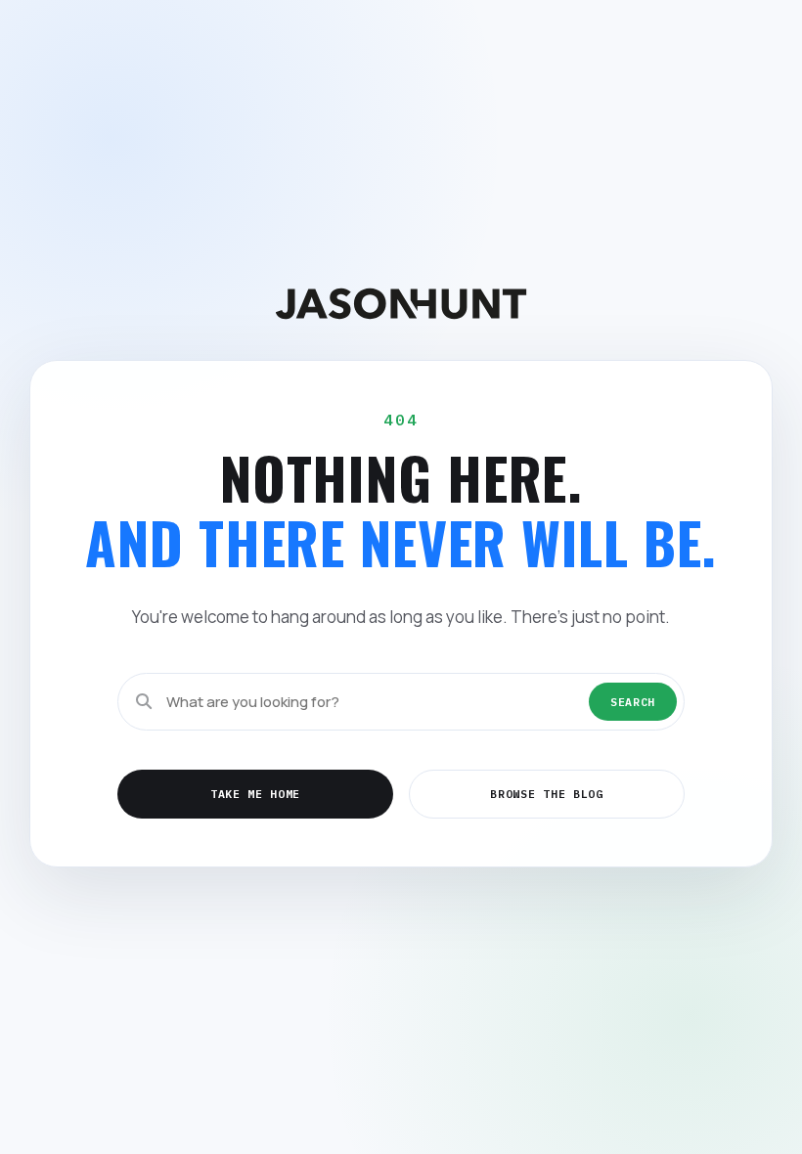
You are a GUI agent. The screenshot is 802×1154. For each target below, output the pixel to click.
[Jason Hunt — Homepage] (401, 304)
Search (632, 701)
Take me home (255, 793)
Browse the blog (546, 793)
